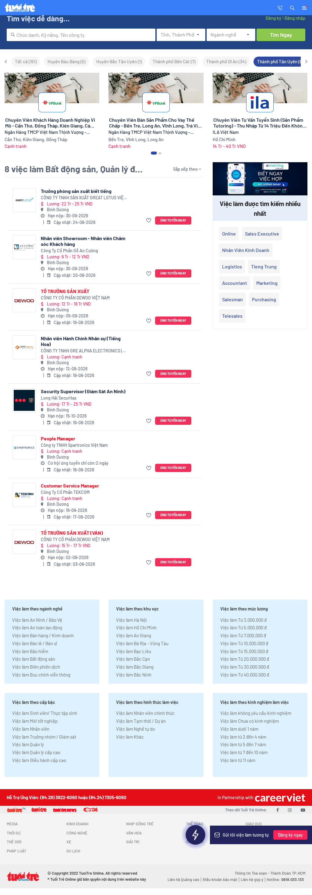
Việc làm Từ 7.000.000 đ (243, 635)
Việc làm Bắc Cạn (133, 659)
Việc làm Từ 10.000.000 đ (244, 643)
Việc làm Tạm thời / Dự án (141, 721)
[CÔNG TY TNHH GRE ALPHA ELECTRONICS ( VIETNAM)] (24, 347)
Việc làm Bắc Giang (135, 667)
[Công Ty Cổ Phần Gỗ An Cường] (24, 247)
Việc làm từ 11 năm (237, 760)
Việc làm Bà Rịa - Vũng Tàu (142, 643)
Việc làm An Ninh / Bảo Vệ (37, 620)
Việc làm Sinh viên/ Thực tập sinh (44, 713)
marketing (267, 283)
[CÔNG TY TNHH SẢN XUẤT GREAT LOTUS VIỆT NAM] (24, 200)
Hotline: (285, 879)
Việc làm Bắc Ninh (133, 674)
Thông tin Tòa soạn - (252, 873)
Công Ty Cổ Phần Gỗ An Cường (69, 250)
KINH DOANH (77, 823)
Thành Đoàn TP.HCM (287, 873)
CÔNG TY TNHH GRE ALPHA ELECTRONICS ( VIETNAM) (81, 351)
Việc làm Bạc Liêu (133, 651)
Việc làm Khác (130, 736)
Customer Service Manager (70, 485)
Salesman (232, 299)
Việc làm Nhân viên (30, 729)
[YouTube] (303, 810)
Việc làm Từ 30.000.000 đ (244, 667)
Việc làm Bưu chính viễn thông (41, 674)
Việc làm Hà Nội (131, 620)
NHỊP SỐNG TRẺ (140, 823)
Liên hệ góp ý (252, 879)
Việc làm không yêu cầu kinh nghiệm (255, 713)
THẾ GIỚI (14, 841)
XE (68, 841)
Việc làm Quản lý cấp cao (36, 752)
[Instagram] (290, 810)
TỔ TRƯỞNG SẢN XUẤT (65, 291)
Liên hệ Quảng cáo (183, 879)
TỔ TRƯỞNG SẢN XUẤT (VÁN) (72, 533)
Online (229, 233)
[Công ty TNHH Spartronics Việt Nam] (24, 447)
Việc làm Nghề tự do (135, 729)
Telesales (232, 316)
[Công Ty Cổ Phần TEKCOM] (24, 494)
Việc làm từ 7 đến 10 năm (244, 752)
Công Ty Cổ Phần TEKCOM (65, 492)
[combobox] (81, 35)
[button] (292, 7)
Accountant (234, 283)
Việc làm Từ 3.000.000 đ (243, 620)
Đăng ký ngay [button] (290, 834)
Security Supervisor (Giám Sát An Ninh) (83, 391)
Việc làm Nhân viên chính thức (145, 713)
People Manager (58, 438)
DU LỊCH (73, 850)
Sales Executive (262, 233)
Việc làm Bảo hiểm (30, 651)
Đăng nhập (294, 18)
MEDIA (12, 823)
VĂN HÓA (134, 832)
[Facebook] (277, 810)
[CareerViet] (279, 797)
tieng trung (264, 266)
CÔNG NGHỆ (76, 832)
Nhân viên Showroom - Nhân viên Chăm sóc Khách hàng (83, 241)
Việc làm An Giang (133, 635)
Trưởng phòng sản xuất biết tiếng (76, 191)
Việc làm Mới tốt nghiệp (35, 721)
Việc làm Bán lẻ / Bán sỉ (34, 643)
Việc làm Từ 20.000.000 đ (244, 659)
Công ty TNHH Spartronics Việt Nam (74, 445)
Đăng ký (273, 18)
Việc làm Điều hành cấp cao (39, 760)
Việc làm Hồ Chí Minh (136, 627)
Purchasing (264, 299)
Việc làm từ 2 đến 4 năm (243, 736)
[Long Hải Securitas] (24, 400)
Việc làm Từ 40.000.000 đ (244, 674)
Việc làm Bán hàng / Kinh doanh (43, 635)
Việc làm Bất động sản (33, 659)
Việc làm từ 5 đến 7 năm (243, 744)
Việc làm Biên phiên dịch (36, 667)
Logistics (232, 266)
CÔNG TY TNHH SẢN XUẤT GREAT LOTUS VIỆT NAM (83, 198)
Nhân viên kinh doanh (245, 250)
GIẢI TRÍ (132, 841)
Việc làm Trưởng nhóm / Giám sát (44, 736)
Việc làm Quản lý (28, 744)
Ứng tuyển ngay (173, 220)
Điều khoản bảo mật (220, 879)
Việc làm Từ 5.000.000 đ (243, 627)
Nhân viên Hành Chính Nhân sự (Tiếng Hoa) (81, 341)
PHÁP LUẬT (16, 850)
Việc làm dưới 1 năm (239, 729)
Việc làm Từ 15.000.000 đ (244, 651)
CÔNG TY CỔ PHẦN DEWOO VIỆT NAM (75, 297)
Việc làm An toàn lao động (37, 627)
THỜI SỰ (13, 832)
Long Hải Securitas (58, 397)
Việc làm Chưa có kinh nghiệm (249, 721)
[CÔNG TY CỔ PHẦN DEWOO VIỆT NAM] (24, 300)
